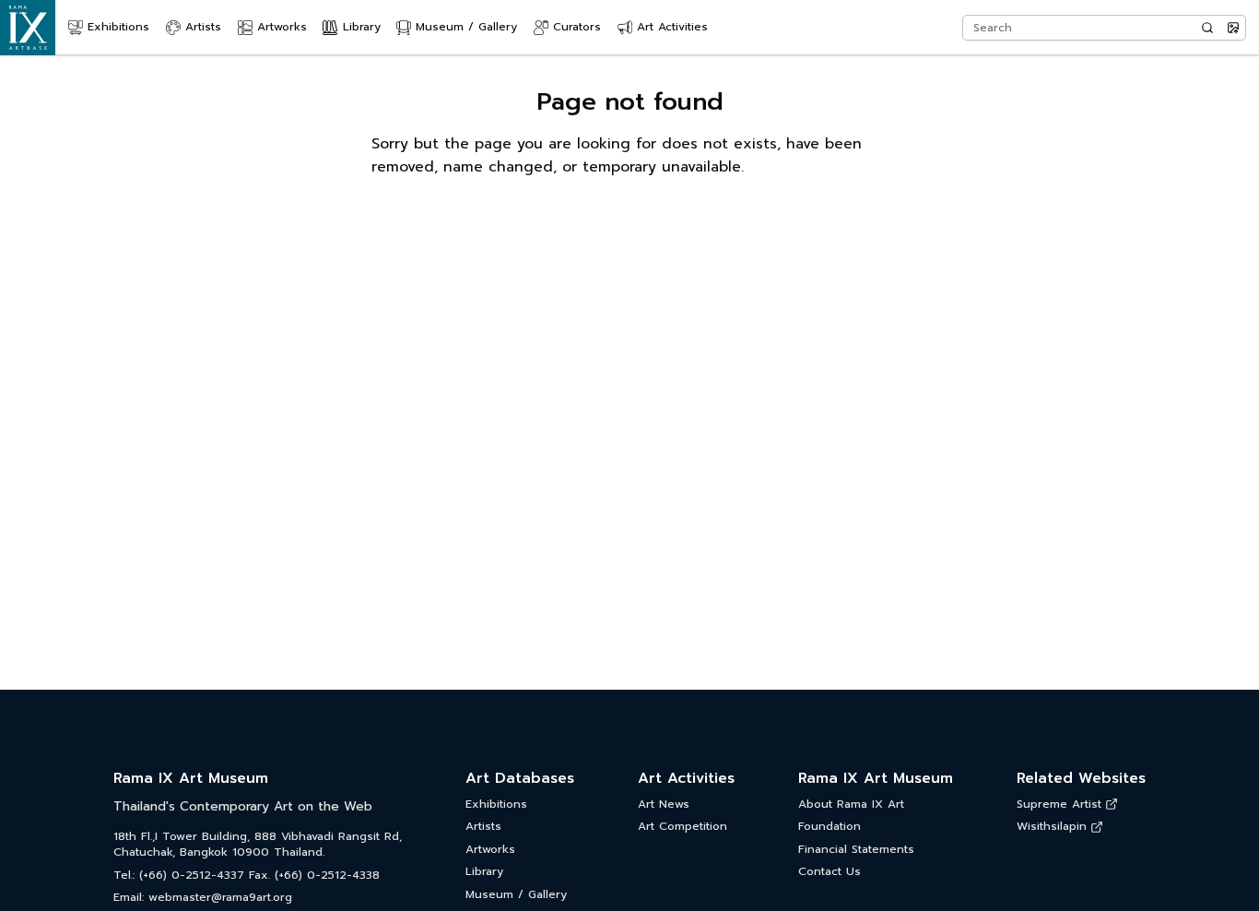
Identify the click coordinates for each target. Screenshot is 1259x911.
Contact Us (829, 872)
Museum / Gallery (516, 895)
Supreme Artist (1059, 804)
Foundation (829, 826)
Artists (483, 826)
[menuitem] (108, 27)
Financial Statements (856, 850)
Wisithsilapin (1052, 826)
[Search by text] (1207, 28)
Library (484, 872)
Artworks (490, 850)
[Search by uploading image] (1233, 28)
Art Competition (682, 826)
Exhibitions (496, 804)
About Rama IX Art (851, 804)
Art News (663, 804)
